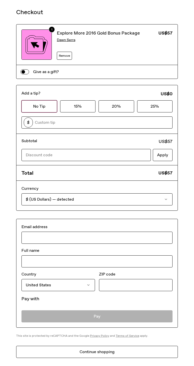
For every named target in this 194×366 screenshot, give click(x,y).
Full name (30, 250)
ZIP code (107, 274)
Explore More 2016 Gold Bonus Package (98, 33)
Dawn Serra (66, 40)
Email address (34, 226)
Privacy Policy (99, 336)
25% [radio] (155, 106)
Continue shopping (97, 351)
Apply (162, 154)
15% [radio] (78, 106)
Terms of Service (127, 336)
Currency (29, 188)
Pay (97, 316)
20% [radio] (116, 106)
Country (28, 274)
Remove (64, 55)
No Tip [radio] (39, 106)
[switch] (24, 71)
